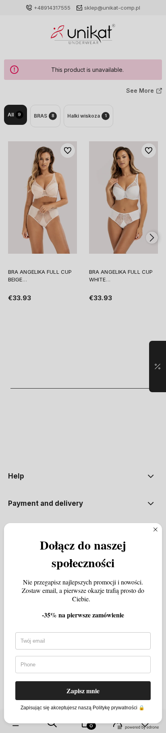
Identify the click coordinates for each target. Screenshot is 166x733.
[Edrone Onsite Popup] (83, 366)
